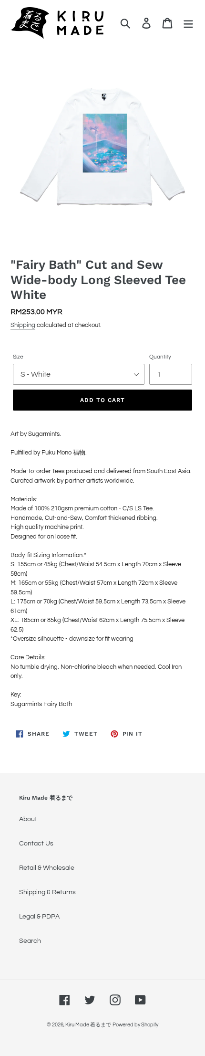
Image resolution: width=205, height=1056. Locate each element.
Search (30, 941)
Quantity (160, 357)
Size (18, 357)
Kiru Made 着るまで (88, 1024)
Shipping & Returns (47, 892)
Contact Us (36, 843)
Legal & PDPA (39, 916)
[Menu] (188, 23)
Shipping (22, 325)
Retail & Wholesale (46, 868)
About (28, 819)
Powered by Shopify (135, 1024)
